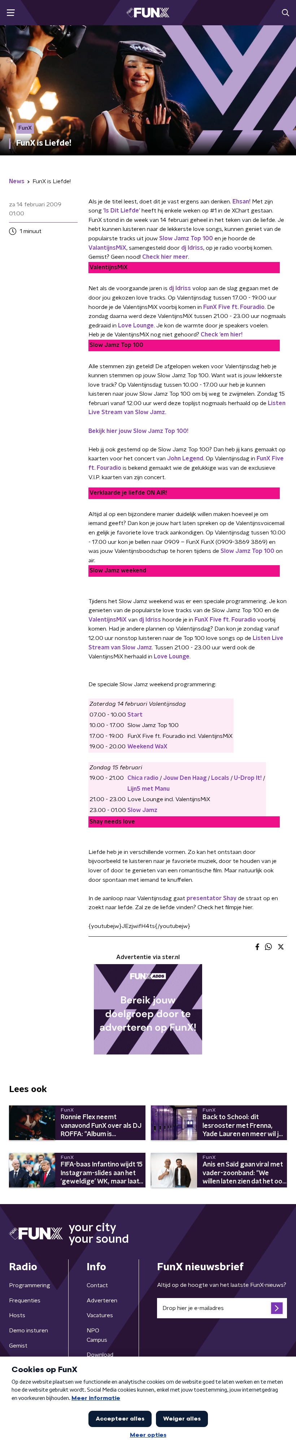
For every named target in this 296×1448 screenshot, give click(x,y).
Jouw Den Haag (184, 778)
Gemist (18, 1346)
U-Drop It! (248, 778)
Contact (97, 1285)
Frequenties (24, 1300)
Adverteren (102, 1300)
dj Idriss (180, 288)
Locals (220, 778)
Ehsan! (241, 202)
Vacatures (100, 1315)
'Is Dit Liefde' (122, 211)
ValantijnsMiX (107, 248)
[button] (11, 13)
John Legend (185, 458)
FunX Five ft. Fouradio (225, 620)
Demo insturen (28, 1330)
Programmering (29, 1285)
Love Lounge (136, 325)
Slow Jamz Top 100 (247, 551)
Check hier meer (165, 257)
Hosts (17, 1315)
